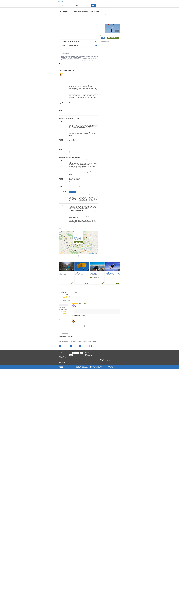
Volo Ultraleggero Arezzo (85, 346)
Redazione (60, 358)
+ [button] (60, 231)
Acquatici (68, 1)
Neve (77, 1)
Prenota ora (78, 242)
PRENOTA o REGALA (113, 37)
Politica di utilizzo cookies (62, 362)
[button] (119, 274)
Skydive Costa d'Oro (65, 333)
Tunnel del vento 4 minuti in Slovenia (66, 272)
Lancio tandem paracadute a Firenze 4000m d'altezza (96, 273)
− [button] (60, 233)
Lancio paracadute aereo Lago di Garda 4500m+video (111, 273)
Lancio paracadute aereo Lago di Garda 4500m (80, 273)
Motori (94, 1)
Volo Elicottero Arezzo (96, 346)
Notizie (60, 353)
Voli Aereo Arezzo (75, 346)
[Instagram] (112, 367)
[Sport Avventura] (62, 2)
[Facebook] (108, 367)
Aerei (74, 1)
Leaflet (90, 253)
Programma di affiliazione (62, 357)
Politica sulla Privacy (61, 361)
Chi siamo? (60, 352)
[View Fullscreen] (60, 235)
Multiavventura (83, 1)
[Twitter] (110, 367)
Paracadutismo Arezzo (64, 346)
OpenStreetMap (93, 253)
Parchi (89, 1)
